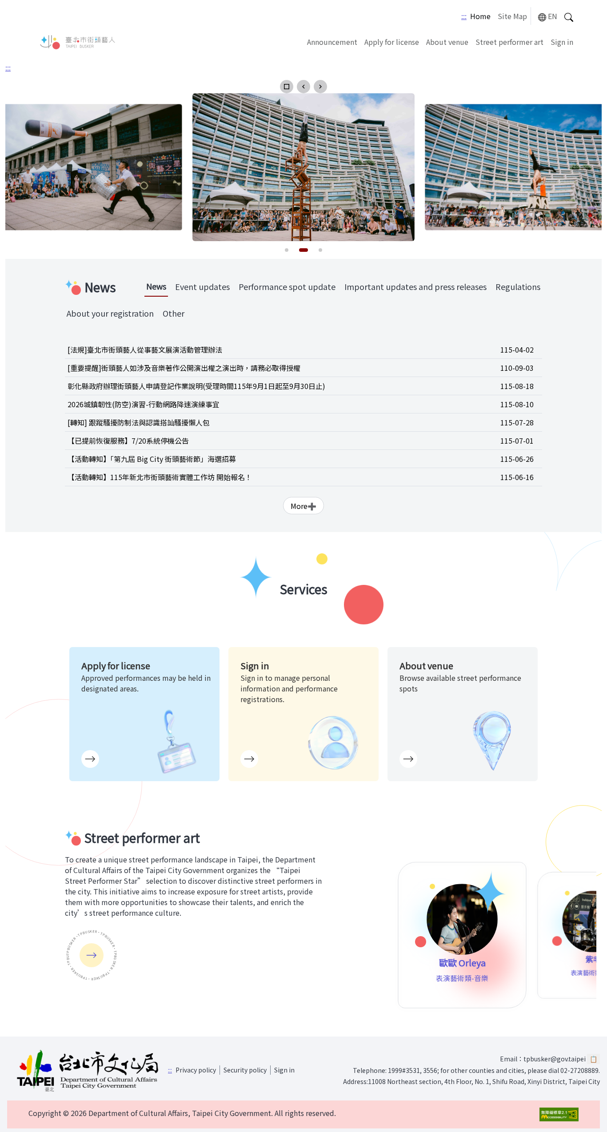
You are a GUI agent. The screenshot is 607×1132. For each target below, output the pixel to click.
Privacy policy (196, 1069)
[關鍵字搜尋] (569, 16)
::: (464, 16)
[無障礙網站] (559, 1114)
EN (552, 16)
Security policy (245, 1069)
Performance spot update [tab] (287, 286)
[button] (286, 86)
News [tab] (156, 286)
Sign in (562, 41)
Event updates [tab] (202, 286)
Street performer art (509, 41)
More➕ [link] (303, 505)
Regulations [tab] (517, 286)
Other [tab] (173, 313)
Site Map (512, 16)
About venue (447, 41)
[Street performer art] (92, 955)
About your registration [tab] (110, 313)
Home (480, 16)
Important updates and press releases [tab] (415, 286)
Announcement (332, 41)
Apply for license (391, 41)
